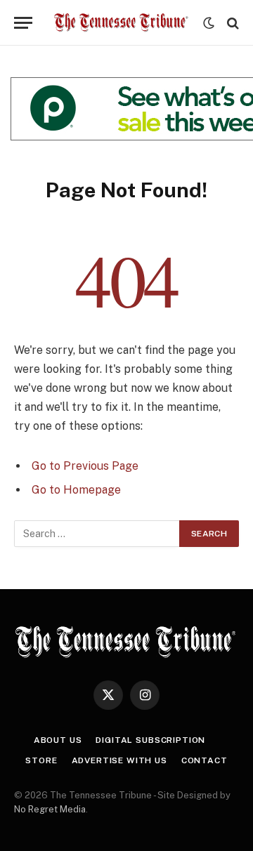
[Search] (231, 23)
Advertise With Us (119, 760)
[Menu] (23, 23)
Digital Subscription (150, 740)
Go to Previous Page (85, 466)
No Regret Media (50, 809)
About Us (58, 740)
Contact (204, 760)
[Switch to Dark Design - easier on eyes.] (209, 23)
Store (41, 760)
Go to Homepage (76, 489)
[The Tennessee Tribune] (121, 23)
